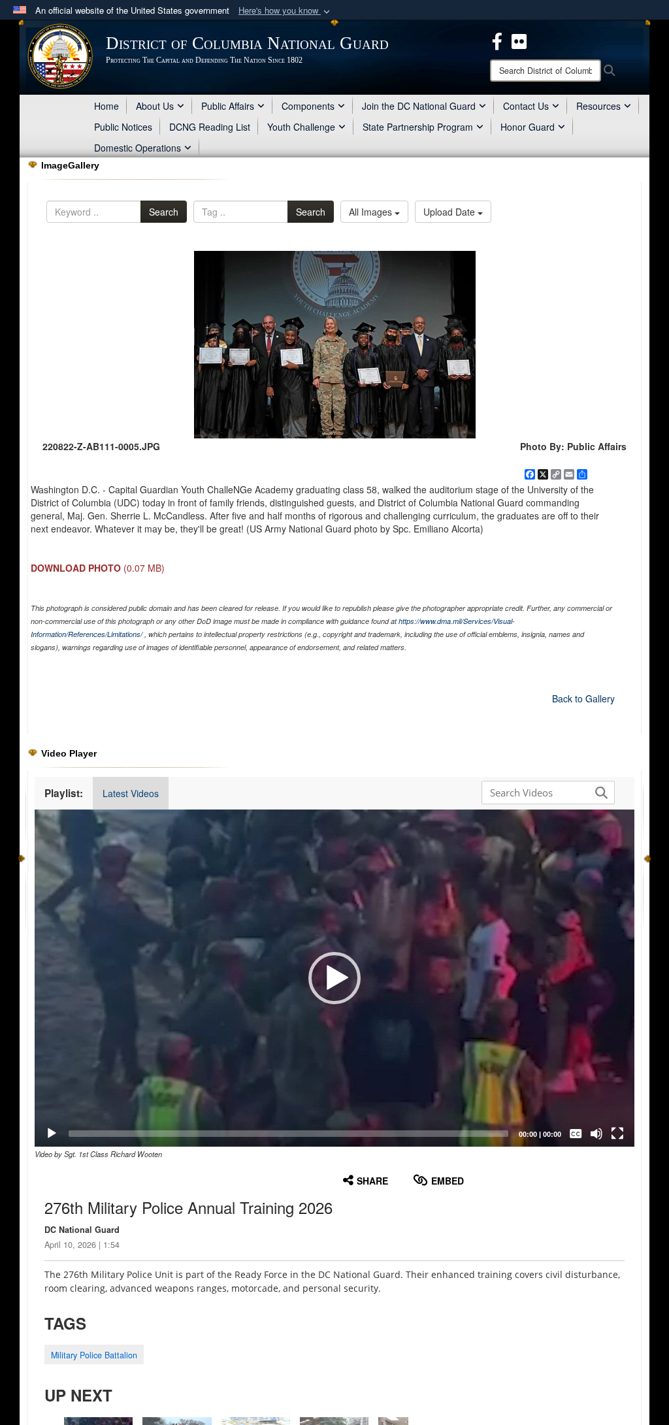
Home (106, 105)
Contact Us (526, 105)
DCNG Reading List (209, 126)
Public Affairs (227, 105)
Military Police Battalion (94, 1355)
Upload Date (450, 211)
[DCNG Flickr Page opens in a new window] (519, 39)
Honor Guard (527, 126)
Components (308, 105)
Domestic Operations (137, 147)
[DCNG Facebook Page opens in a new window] (497, 39)
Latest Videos (131, 793)
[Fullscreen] (617, 1133)
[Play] (51, 1133)
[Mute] (596, 1133)
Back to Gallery (583, 698)
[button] (285, 11)
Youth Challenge (301, 126)
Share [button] (372, 1180)
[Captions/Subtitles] (575, 1133)
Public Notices (123, 126)
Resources (598, 105)
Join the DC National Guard (419, 105)
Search (163, 211)
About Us (155, 105)
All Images (372, 211)
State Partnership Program (418, 126)
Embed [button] (447, 1180)
